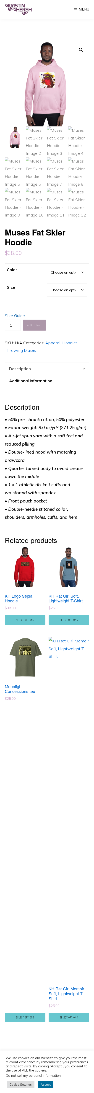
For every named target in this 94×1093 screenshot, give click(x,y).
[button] (81, 50)
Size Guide (15, 315)
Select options (25, 620)
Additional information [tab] (30, 380)
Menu (84, 9)
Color (12, 269)
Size (11, 287)
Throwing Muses (20, 350)
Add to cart (34, 325)
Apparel (52, 342)
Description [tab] (20, 368)
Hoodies (70, 342)
